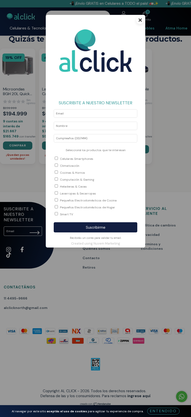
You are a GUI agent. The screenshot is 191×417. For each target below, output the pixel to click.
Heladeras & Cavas (73, 187)
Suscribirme (95, 227)
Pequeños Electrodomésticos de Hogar (87, 207)
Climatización (69, 166)
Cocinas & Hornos (72, 173)
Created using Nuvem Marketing (95, 243)
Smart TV (66, 214)
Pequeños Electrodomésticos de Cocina (88, 200)
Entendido (163, 411)
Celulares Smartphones (76, 159)
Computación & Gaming (77, 180)
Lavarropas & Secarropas (78, 193)
